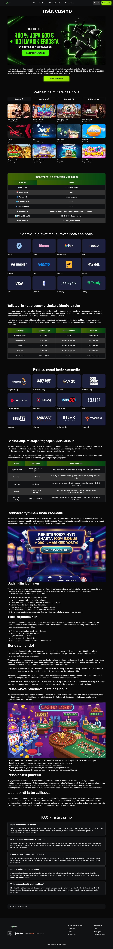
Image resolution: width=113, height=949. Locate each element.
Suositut (18, 99)
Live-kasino (43, 99)
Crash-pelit (67, 99)
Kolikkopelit (92, 99)
